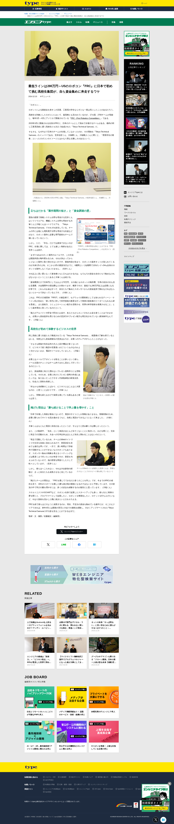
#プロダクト (141, 237)
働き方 (69, 22)
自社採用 (38, 816)
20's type (98, 789)
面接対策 (135, 777)
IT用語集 (127, 206)
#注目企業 (132, 234)
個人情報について (48, 816)
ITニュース (98, 22)
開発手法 (127, 223)
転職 (87, 22)
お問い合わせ (133, 196)
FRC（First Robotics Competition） (86, 118)
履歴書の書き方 (103, 777)
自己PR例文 (49, 780)
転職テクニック (130, 219)
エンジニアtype (84, 789)
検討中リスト (75, 777)
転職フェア (89, 777)
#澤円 (127, 240)
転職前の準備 (50, 784)
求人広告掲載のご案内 (69, 816)
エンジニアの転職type (53, 789)
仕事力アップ (81, 784)
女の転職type (69, 789)
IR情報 (33, 816)
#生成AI (133, 240)
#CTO (140, 234)
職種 (126, 209)
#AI (126, 234)
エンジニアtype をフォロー (73, 531)
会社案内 (27, 816)
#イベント (141, 240)
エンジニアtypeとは (135, 192)
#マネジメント (137, 243)
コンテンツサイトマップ (98, 784)
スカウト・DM (50, 777)
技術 (126, 216)
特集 (114, 22)
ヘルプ (145, 3)
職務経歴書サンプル (120, 777)
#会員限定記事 (130, 237)
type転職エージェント (125, 789)
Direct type (109, 789)
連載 (121, 22)
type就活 (48, 792)
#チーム (127, 243)
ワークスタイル (130, 213)
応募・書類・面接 (65, 784)
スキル (79, 22)
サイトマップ (129, 256)
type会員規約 (58, 816)
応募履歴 (63, 777)
